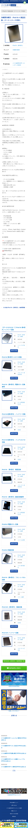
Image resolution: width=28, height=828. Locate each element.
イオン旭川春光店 (21, 566)
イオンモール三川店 (21, 649)
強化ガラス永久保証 (14, 813)
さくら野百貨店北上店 (21, 403)
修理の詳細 (14, 350)
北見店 (19, 429)
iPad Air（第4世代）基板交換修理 (13, 497)
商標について (14, 810)
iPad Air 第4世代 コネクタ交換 (12, 357)
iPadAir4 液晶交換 (8, 550)
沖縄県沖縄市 (16, 50)
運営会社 (14, 816)
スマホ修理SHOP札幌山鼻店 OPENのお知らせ (13, 753)
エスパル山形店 (21, 540)
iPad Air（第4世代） (18, 45)
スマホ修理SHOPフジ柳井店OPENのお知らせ (13, 766)
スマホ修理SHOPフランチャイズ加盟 (14, 808)
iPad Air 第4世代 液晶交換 (11, 469)
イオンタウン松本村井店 (21, 373)
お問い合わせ (14, 805)
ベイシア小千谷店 (21, 346)
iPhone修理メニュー (14, 802)
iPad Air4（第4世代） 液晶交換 (12, 607)
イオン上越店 (21, 597)
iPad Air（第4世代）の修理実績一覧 (14, 661)
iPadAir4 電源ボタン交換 (10, 524)
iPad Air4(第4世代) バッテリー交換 (13, 414)
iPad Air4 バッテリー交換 (10, 633)
